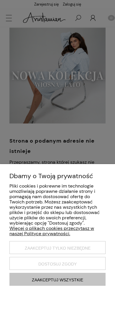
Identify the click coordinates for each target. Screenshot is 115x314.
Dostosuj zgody (57, 264)
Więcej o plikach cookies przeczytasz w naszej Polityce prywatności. (51, 231)
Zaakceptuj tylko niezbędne (58, 248)
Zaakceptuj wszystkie (57, 280)
